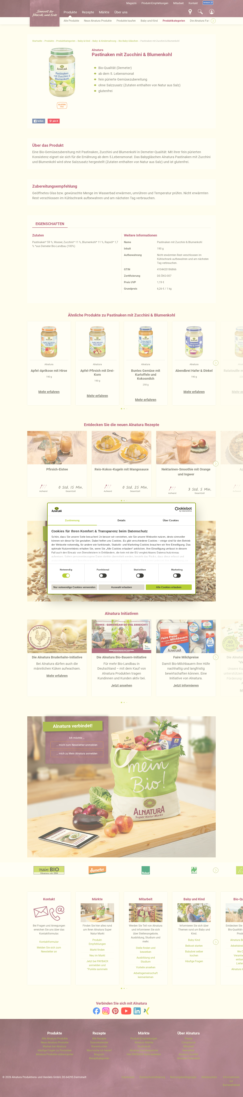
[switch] (103, 575)
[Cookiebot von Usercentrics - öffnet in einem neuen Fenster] (177, 509)
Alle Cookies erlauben (168, 587)
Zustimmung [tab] (72, 520)
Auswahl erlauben (121, 587)
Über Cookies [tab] (171, 520)
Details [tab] (122, 520)
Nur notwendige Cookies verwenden (74, 587)
